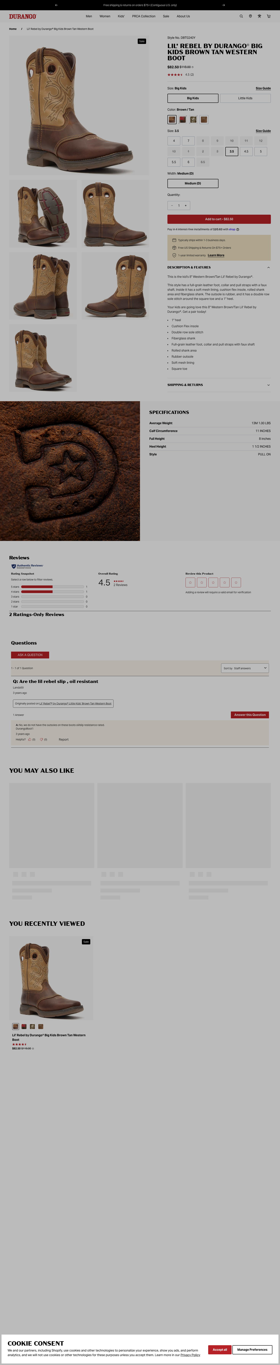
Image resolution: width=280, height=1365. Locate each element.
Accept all (220, 1350)
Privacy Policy (190, 1355)
